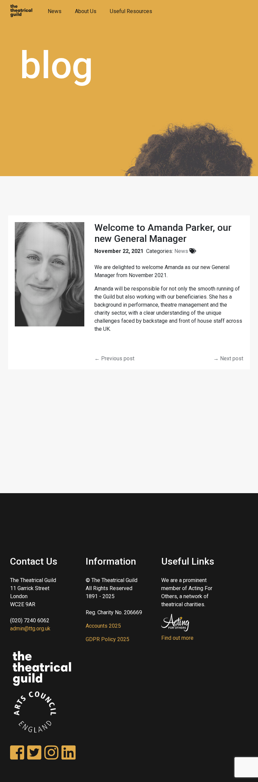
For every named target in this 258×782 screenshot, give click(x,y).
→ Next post (228, 358)
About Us (85, 11)
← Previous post (114, 358)
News (54, 11)
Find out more (177, 638)
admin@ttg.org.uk (30, 628)
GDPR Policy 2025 (107, 639)
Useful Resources (131, 11)
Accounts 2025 (103, 626)
